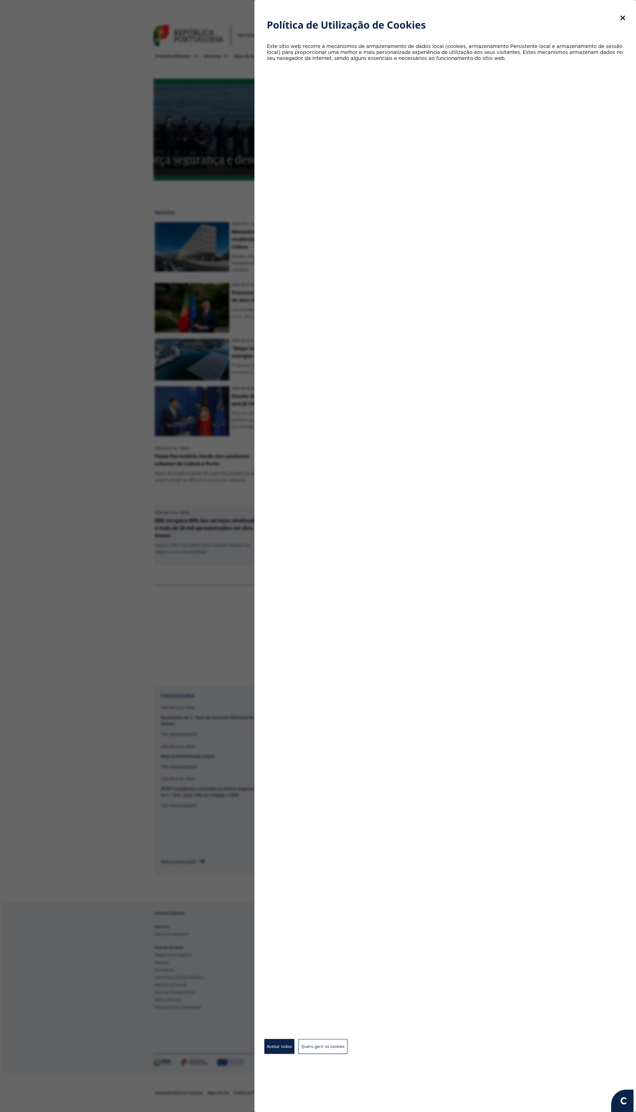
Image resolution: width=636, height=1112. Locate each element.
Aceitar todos (279, 1046)
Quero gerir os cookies (323, 1046)
